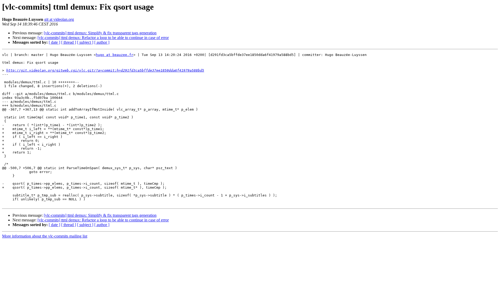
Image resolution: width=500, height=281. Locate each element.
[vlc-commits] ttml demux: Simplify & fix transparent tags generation (100, 33)
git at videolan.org (59, 19)
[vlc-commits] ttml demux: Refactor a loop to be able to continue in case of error (103, 37)
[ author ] (101, 42)
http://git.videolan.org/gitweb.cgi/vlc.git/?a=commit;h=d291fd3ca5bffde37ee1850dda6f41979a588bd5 (105, 70)
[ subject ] (85, 42)
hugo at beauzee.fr (114, 55)
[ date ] (54, 42)
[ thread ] (68, 42)
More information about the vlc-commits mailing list (44, 236)
